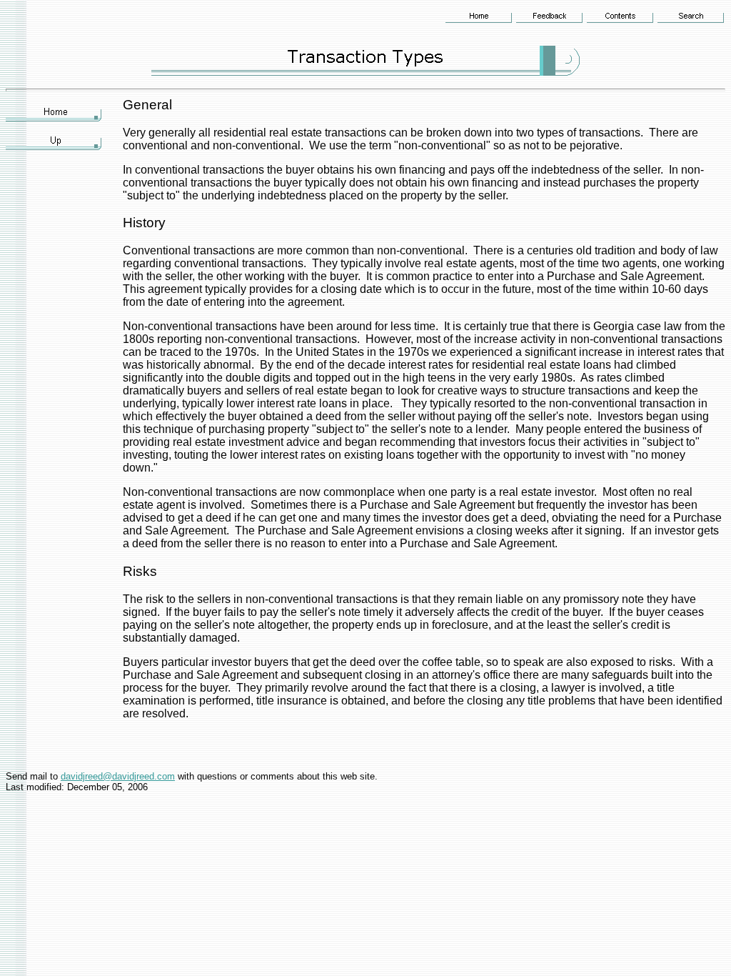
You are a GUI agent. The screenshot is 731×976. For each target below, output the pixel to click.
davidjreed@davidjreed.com (118, 776)
